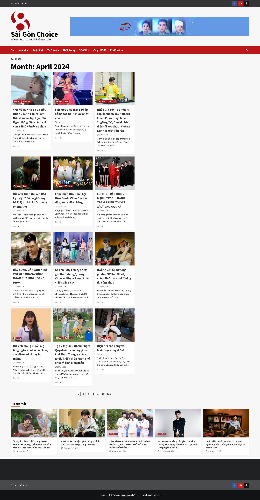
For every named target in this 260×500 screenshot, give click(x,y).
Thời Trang (69, 50)
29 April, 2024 (19, 211)
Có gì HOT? (99, 50)
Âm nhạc (24, 50)
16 (103, 394)
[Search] (247, 49)
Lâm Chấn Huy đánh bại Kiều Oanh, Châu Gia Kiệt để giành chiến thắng (71, 198)
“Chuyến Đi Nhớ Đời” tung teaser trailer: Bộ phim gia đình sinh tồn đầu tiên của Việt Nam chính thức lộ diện (32, 444)
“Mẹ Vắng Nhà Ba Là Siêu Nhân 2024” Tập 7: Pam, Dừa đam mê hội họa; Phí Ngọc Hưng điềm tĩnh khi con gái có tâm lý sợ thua (29, 118)
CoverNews (139, 495)
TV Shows (53, 50)
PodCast (115, 50)
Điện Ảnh (38, 50)
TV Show (26, 102)
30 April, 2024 (19, 131)
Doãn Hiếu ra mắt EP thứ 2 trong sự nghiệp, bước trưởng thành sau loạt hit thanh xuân (226, 444)
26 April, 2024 (103, 354)
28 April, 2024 (19, 287)
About (14, 485)
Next (109, 394)
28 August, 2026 (117, 451)
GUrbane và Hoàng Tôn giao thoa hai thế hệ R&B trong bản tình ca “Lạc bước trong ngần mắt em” (178, 444)
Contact (24, 485)
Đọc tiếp (16, 146)
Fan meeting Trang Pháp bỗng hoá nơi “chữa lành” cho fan (72, 114)
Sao (13, 50)
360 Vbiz (84, 50)
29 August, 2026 (20, 451)
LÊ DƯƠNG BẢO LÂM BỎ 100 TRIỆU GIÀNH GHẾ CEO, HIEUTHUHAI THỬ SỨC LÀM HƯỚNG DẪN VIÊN (129, 444)
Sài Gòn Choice (34, 34)
